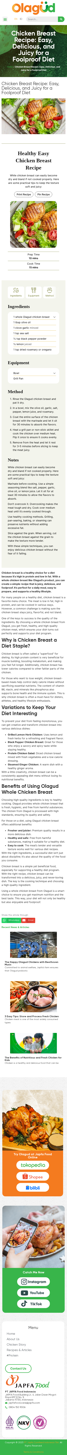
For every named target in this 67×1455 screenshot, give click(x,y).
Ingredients (16, 295)
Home (10, 67)
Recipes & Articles (19, 1350)
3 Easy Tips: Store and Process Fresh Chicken (32, 1016)
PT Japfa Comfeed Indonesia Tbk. (41, 1442)
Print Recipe (24, 194)
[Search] (61, 19)
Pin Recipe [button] (43, 194)
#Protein (12, 1355)
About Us (13, 1339)
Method (49, 295)
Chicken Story (16, 1344)
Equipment (33, 295)
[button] (5, 19)
